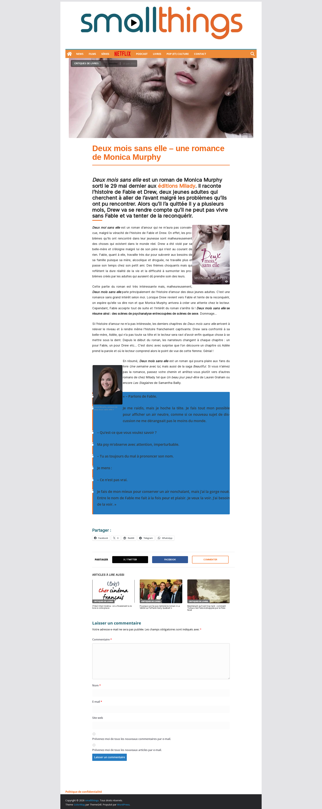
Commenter (210, 559)
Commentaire (102, 639)
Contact (200, 54)
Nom (96, 685)
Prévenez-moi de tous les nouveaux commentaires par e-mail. (131, 739)
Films (92, 54)
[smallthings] (69, 54)
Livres (157, 54)
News (79, 54)
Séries (105, 54)
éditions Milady (176, 186)
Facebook (170, 559)
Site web (97, 718)
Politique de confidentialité (83, 792)
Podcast (142, 54)
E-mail (97, 702)
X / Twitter (130, 559)
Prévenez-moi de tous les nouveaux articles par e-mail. (127, 750)
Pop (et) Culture (178, 54)
